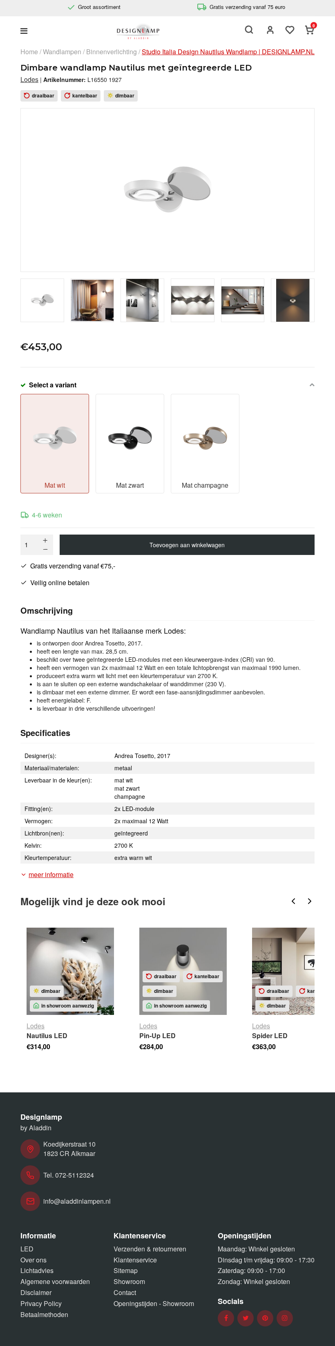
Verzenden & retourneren (150, 1248)
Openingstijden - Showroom (154, 1303)
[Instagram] (285, 1318)
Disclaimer (35, 1292)
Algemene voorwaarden (55, 1281)
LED (27, 1248)
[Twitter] (246, 1318)
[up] (45, 540)
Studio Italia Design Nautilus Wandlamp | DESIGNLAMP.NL (228, 51)
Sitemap (126, 1270)
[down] (45, 549)
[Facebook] (226, 1318)
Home (29, 51)
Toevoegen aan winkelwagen (187, 545)
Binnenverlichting (111, 51)
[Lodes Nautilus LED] (70, 971)
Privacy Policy (41, 1303)
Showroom (129, 1281)
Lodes (29, 79)
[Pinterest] (265, 1318)
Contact (125, 1292)
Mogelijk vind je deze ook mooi (92, 901)
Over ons (33, 1259)
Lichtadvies (37, 1270)
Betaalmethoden (44, 1314)
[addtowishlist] (290, 30)
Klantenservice (135, 1259)
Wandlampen (62, 51)
